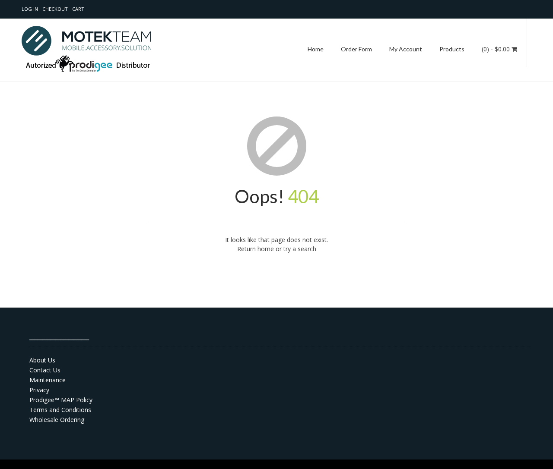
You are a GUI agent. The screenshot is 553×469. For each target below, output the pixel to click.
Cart (78, 9)
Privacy (39, 390)
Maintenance (47, 380)
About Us (42, 360)
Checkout (55, 9)
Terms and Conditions (60, 410)
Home (316, 49)
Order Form (356, 49)
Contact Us (44, 370)
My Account (405, 49)
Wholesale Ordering (56, 419)
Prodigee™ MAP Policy (60, 400)
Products (451, 49)
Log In (30, 9)
